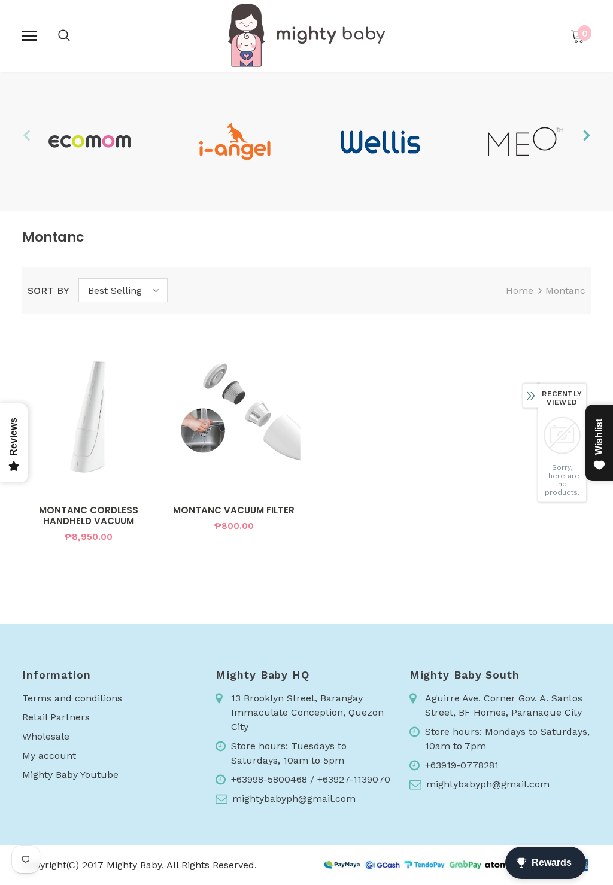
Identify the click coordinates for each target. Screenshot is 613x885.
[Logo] (306, 35)
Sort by (48, 290)
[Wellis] (380, 141)
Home (519, 290)
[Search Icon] (64, 36)
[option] (89, 141)
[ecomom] (89, 141)
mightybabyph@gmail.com (294, 798)
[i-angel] (234, 141)
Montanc (565, 290)
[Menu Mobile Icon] (29, 36)
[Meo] (525, 141)
